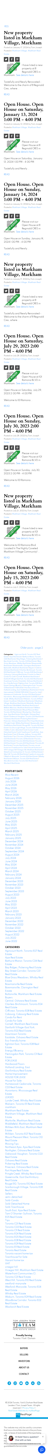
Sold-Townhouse (23, 732)
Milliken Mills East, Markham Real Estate (18, 708)
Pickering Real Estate (29, 719)
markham (13, 701)
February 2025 (13, 835)
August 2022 (12, 935)
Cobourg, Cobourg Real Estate (15, 674)
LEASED (35, 697)
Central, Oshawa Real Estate (21, 1001)
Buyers (32, 668)
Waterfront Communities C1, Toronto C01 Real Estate (23, 752)
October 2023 (13, 888)
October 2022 (13, 928)
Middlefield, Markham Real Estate (25, 705)
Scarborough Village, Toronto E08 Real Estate (27, 728)
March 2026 (12, 795)
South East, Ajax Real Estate (20, 1210)
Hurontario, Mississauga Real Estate (17, 697)
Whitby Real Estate (15, 1294)
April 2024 (11, 868)
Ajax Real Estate (16, 657)
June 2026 (11, 785)
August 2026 (12, 778)
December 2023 (14, 881)
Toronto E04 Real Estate (18, 1234)
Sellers (7, 730)
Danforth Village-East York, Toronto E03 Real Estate (23, 679)
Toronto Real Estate (20, 745)
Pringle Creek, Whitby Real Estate (17, 723)
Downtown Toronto (11, 681)
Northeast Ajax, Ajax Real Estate (22, 1147)
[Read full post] (12, 68)
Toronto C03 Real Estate (18, 1227)
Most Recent (11, 775)
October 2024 (13, 848)
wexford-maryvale (37, 754)
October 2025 (13, 811)
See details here (25, 75)
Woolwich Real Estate (12, 763)
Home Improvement (16, 1074)
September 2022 (14, 931)
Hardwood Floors (31, 688)
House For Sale (35, 692)
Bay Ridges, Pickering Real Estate (29, 659)
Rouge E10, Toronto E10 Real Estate (24, 1184)
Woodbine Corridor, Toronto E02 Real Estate (20, 761)
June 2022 (11, 941)
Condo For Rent (34, 674)
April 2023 (11, 908)
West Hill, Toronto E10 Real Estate (16, 754)
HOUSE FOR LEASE (22, 692)
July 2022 (10, 938)
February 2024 (13, 875)
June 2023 (11, 901)
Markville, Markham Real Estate (22, 1121)
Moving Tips (27, 712)
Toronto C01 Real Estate (26, 736)
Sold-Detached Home (17, 1204)
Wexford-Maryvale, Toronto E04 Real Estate (21, 756)
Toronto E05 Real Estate (26, 741)
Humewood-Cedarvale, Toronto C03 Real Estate (22, 694)
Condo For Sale (10, 677)
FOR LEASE (20, 688)
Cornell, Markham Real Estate (28, 677)
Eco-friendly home (11, 683)
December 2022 (14, 921)
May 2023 (11, 905)
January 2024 (13, 878)
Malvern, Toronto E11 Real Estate (22, 1104)
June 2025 (11, 821)
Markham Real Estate (26, 701)
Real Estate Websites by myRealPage (24, 1411)
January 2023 (13, 918)
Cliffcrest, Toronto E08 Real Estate (29, 672)
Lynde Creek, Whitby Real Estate (23, 1101)
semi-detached (17, 730)
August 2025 (12, 815)
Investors (24, 1361)
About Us (24, 1368)
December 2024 (14, 841)
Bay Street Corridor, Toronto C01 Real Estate (20, 661)
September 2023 (14, 891)
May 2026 (11, 788)
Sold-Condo (29, 730)
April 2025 (11, 828)
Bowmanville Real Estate (18, 984)
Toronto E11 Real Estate (17, 1247)
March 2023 (12, 911)
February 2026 (13, 798)
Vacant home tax (34, 747)
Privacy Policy (28, 1408)
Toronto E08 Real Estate (18, 1240)
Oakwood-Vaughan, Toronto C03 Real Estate (27, 716)
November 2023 (14, 885)
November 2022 (14, 925)
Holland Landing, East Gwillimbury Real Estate (21, 690)
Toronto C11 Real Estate (25, 739)
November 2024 (14, 845)
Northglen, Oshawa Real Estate (22, 1150)
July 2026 (10, 781)
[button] (9, 1383)
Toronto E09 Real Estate (26, 743)
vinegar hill (12, 750)
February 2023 (13, 915)
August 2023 (12, 895)
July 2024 (10, 858)
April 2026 (11, 791)
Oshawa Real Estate (12, 719)
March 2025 (12, 831)
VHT (5, 750)
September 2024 (14, 851)
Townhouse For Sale (19, 747)
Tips (15, 736)
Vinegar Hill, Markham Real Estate (30, 750)
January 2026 (13, 801)
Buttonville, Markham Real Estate (16, 668)
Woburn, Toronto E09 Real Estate (25, 759)
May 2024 (11, 865)
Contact (24, 1374)
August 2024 (12, 855)
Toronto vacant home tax (19, 1253)
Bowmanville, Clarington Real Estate (26, 665)
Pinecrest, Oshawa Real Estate (15, 721)
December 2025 (14, 805)
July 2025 (10, 818)
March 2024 (12, 871)
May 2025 (11, 825)
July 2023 (10, 898)
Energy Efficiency (16, 685)
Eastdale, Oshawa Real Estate (30, 681)
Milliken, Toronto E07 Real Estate (23, 1134)
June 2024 (11, 861)
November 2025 (14, 808)
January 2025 (13, 838)
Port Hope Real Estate (36, 721)
